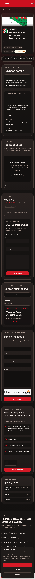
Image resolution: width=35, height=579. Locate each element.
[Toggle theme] (32, 3)
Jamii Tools (22, 542)
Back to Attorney (7, 10)
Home (5, 533)
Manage (17, 574)
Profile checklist (18, 547)
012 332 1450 (10, 99)
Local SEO (6, 547)
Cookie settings (18, 174)
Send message (17, 399)
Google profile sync (9, 542)
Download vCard (17, 470)
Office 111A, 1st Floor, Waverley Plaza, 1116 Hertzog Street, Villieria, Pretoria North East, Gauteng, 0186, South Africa (17, 107)
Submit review (17, 273)
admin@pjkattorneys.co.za (14, 130)
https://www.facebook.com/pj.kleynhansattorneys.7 (17, 123)
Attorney (13, 29)
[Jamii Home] (7, 3)
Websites (14, 538)
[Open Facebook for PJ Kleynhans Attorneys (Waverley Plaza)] (5, 43)
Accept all (17, 565)
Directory (22, 533)
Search (13, 533)
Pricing (5, 538)
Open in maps (9, 186)
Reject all (18, 570)
